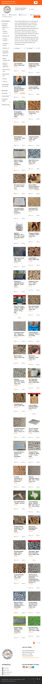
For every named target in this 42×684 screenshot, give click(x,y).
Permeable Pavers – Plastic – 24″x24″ (19, 502)
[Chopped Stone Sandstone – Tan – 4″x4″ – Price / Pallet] (19, 520)
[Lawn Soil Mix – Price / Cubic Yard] (19, 57)
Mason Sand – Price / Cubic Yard (19, 356)
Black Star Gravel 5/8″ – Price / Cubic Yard (34, 161)
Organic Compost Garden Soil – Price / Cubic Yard (34, 65)
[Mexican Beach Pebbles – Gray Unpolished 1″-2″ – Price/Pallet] (19, 596)
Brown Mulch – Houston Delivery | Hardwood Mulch (34, 186)
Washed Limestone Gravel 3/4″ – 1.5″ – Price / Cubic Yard (19, 381)
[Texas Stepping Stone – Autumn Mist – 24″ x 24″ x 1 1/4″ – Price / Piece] (34, 495)
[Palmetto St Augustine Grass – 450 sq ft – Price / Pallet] (19, 275)
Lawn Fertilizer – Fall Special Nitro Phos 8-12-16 (33, 407)
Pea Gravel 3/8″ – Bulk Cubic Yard (34, 209)
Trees (4, 81)
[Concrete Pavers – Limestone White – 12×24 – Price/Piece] (19, 202)
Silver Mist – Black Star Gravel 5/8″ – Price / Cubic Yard (34, 553)
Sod (4, 78)
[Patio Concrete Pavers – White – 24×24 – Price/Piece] (19, 153)
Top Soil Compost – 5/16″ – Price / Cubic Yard (34, 138)
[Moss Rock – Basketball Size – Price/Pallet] (34, 520)
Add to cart (16, 70)
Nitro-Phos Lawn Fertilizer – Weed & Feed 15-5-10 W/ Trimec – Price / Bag (19, 309)
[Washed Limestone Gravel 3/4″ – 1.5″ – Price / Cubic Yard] (19, 373)
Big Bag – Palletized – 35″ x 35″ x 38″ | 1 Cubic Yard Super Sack (19, 235)
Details (24, 70)
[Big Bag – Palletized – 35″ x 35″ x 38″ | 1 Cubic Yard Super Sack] (19, 226)
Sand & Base (6, 74)
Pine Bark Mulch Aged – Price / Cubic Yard (18, 553)
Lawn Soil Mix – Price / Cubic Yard (19, 64)
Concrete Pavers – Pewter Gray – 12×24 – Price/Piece (19, 454)
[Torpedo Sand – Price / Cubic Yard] (19, 397)
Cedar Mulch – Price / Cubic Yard (34, 258)
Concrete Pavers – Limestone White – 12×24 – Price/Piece (19, 211)
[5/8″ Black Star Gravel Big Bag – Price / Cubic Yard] (34, 373)
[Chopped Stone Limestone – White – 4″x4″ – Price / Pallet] (34, 445)
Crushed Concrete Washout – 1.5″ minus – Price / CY (19, 430)
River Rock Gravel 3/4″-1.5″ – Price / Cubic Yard (34, 307)
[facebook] (29, 679)
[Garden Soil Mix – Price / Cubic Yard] (34, 80)
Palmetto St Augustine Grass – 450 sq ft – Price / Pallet (19, 284)
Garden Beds (5, 96)
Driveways (4, 93)
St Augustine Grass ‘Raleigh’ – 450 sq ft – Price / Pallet (19, 114)
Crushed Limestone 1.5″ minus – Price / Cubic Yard (18, 479)
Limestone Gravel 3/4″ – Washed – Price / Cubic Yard (19, 334)
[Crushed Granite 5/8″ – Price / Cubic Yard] (19, 568)
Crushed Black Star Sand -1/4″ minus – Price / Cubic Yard (33, 605)
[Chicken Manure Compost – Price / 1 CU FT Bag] (34, 326)
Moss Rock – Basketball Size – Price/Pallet (33, 528)
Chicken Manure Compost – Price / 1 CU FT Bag (34, 334)
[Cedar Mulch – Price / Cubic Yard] (34, 251)
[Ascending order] (25, 48)
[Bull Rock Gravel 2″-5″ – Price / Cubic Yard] (34, 275)
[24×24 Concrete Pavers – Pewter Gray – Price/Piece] (34, 422)
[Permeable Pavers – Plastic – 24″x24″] (19, 495)
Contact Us (6, 668)
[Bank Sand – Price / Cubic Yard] (34, 105)
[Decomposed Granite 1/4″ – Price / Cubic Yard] (19, 130)
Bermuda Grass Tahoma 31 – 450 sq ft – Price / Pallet (34, 629)
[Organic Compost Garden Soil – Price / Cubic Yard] (34, 57)
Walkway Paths (6, 104)
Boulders (5, 36)
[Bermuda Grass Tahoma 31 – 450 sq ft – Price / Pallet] (34, 621)
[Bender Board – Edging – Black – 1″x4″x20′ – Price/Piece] (19, 621)
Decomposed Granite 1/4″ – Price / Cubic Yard (19, 138)
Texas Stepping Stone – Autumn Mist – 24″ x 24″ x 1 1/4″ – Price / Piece (34, 504)
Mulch (4, 55)
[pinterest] (35, 679)
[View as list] (39, 48)
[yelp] (34, 681)
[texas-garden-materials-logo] (7, 6)
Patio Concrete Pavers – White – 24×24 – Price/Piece (18, 162)
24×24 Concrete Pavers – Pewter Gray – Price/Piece (34, 430)
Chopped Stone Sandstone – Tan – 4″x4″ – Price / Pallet (19, 529)
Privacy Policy (7, 674)
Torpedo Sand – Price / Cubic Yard (19, 404)
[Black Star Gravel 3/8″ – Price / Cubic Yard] (19, 251)
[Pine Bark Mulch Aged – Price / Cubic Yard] (19, 545)
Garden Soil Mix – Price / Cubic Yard (34, 87)
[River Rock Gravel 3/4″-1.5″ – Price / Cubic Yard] (34, 300)
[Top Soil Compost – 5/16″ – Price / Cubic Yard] (34, 130)
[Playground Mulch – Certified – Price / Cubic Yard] (34, 226)
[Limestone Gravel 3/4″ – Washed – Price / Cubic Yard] (19, 326)
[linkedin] (39, 679)
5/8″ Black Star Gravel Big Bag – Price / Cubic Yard (34, 381)
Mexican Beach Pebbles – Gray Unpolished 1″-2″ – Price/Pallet (19, 605)
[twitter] (31, 679)
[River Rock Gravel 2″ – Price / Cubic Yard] (19, 178)
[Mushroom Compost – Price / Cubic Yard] (34, 349)
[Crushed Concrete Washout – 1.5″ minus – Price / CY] (19, 422)
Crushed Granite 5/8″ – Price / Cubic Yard (19, 576)
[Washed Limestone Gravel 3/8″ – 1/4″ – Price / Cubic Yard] (34, 470)
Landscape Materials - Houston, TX (5, 25)
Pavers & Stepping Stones (5, 65)
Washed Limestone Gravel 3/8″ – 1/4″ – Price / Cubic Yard (34, 479)
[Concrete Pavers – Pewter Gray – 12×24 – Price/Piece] (19, 445)
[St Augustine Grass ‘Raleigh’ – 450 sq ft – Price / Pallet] (19, 105)
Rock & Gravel (6, 69)
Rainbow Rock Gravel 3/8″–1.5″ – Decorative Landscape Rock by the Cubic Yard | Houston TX (34, 578)
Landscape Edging (5, 99)
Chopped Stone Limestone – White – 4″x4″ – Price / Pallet (34, 454)
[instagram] (33, 679)
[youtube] (37, 679)
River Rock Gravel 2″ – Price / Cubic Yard (19, 186)
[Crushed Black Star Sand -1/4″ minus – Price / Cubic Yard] (34, 596)
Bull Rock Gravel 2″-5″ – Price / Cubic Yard (33, 283)
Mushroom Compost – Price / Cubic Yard (34, 357)
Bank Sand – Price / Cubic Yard (34, 112)
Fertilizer (5, 48)
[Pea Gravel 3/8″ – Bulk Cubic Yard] (34, 202)
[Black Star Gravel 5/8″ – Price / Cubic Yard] (34, 153)
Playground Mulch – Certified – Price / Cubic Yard (34, 234)
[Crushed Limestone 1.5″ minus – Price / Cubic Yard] (19, 470)
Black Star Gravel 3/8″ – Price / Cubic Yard (19, 259)
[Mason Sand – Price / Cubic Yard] (19, 349)
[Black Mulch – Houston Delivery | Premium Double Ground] (19, 80)
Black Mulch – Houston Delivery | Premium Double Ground (19, 89)
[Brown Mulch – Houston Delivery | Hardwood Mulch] (34, 178)
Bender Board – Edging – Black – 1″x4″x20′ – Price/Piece (18, 630)
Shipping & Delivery (8, 672)
